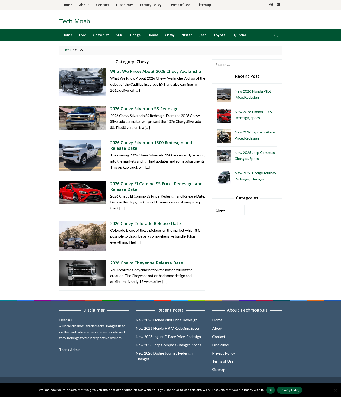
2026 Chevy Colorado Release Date (145, 223)
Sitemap (218, 369)
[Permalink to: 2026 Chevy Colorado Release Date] (82, 235)
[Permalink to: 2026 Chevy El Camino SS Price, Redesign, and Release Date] (82, 191)
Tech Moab (74, 21)
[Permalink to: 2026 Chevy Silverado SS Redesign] (82, 117)
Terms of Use (222, 361)
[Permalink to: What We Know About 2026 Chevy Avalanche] (82, 82)
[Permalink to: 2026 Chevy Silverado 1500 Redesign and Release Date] (80, 155)
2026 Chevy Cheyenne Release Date (146, 263)
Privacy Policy (223, 353)
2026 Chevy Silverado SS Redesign (144, 108)
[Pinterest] (271, 5)
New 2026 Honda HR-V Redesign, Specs (168, 328)
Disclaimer (220, 344)
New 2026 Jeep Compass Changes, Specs (168, 344)
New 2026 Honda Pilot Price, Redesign (166, 320)
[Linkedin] (278, 5)
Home (217, 320)
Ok (271, 390)
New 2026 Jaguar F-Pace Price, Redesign (168, 336)
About (217, 328)
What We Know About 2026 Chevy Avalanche (155, 71)
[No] (335, 390)
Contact (218, 336)
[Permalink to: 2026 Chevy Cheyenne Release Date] (82, 272)
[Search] (276, 35)
